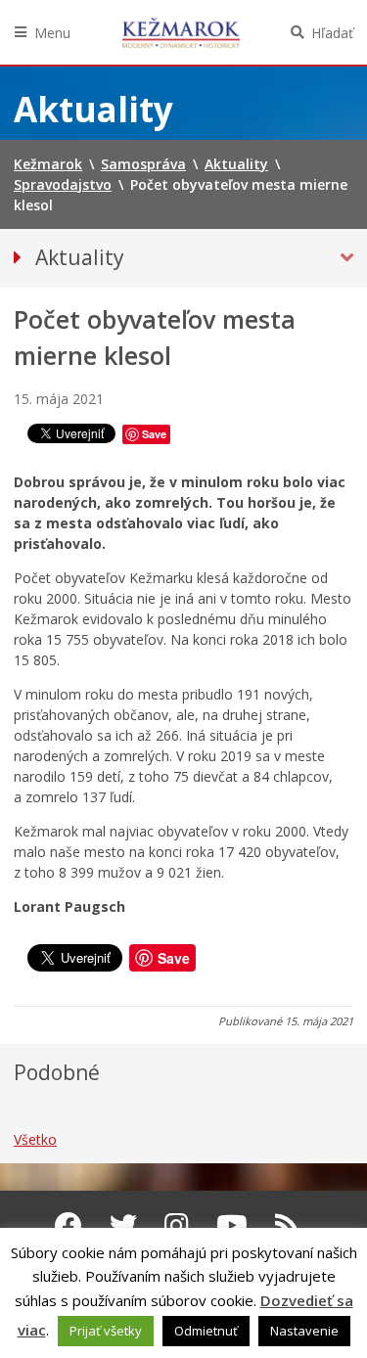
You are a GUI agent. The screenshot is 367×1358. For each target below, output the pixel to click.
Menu (52, 32)
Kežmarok (181, 32)
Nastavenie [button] (304, 1330)
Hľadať (332, 32)
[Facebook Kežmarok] (68, 1225)
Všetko (35, 1139)
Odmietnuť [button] (206, 1330)
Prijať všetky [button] (105, 1330)
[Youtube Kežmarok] (232, 1225)
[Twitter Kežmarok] (123, 1225)
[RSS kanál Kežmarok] (287, 1225)
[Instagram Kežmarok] (176, 1225)
